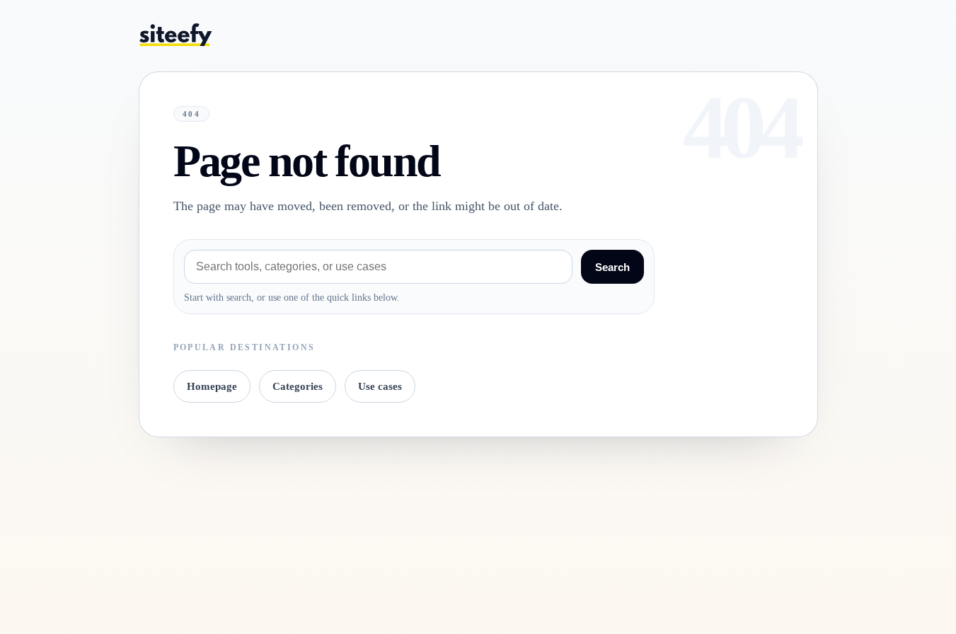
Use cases (380, 386)
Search (612, 267)
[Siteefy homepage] (175, 34)
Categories (297, 386)
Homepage (212, 386)
